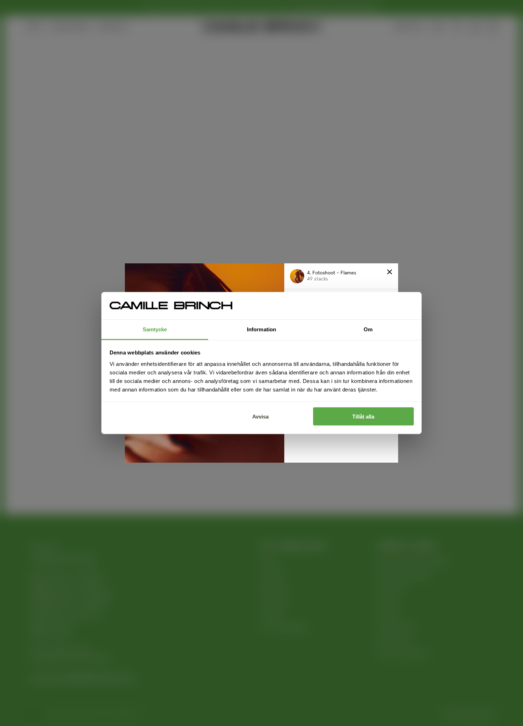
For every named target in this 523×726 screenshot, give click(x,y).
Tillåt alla (363, 417)
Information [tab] (261, 329)
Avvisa (260, 417)
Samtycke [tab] (155, 329)
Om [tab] (368, 329)
